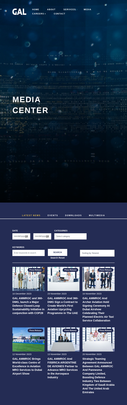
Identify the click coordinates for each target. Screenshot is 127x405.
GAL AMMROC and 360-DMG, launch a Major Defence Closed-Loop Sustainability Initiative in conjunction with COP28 (28, 306)
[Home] (19, 10)
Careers (38, 14)
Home (35, 9)
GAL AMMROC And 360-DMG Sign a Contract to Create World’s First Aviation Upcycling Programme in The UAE (63, 306)
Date (15, 231)
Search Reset (57, 257)
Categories (60, 231)
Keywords (18, 247)
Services (70, 9)
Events (53, 215)
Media (87, 9)
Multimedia (97, 215)
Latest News (31, 215)
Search (57, 252)
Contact (59, 14)
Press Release (35, 270)
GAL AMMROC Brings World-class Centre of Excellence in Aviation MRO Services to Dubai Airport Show (27, 366)
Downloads (73, 215)
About (51, 9)
